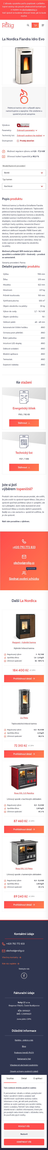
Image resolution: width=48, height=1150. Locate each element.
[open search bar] (28, 25)
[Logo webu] (8, 25)
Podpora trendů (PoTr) (24, 1052)
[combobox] (24, 173)
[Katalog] (35, 25)
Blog (24, 1046)
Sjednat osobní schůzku (24, 578)
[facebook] (24, 976)
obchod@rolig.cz (29, 10)
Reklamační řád (24, 1059)
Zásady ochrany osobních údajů (24, 1071)
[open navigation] (43, 25)
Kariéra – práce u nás (24, 1040)
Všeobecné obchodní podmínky (24, 1065)
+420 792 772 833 (24, 547)
